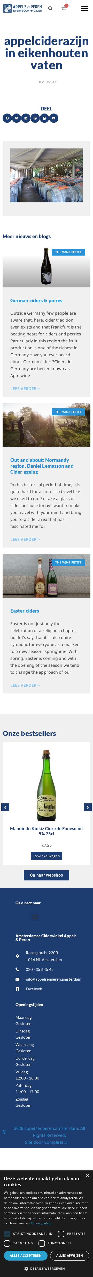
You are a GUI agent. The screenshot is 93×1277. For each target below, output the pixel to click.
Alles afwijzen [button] (69, 1255)
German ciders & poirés (36, 300)
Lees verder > (25, 388)
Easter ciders (24, 611)
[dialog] (46, 1223)
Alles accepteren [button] (26, 1255)
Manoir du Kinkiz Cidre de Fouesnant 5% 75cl (46, 831)
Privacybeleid (41, 1223)
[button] (84, 8)
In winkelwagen (46, 855)
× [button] (87, 1176)
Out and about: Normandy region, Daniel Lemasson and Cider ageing (42, 466)
